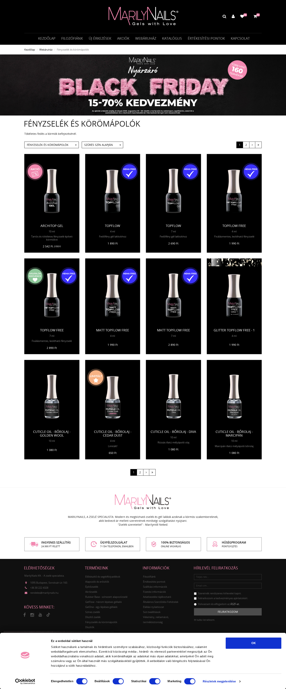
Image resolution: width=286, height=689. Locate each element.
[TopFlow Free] (234, 188)
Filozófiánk (72, 38)
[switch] (118, 681)
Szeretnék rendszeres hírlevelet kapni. (219, 593)
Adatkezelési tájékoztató (157, 597)
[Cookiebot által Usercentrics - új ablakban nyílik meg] (25, 681)
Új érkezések (100, 38)
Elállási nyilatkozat (153, 607)
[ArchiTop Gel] (51, 188)
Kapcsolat (240, 38)
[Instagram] (32, 615)
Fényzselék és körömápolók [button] (47, 145)
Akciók (123, 38)
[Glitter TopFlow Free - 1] (234, 292)
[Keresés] (224, 16)
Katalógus (172, 38)
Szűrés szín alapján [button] (98, 145)
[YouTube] (40, 615)
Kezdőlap (46, 38)
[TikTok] (48, 615)
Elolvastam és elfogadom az (219, 604)
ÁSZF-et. (235, 604)
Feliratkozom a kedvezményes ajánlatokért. (223, 598)
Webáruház (145, 38)
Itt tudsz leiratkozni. (204, 620)
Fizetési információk (154, 592)
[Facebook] (24, 615)
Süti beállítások (152, 612)
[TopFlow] (112, 188)
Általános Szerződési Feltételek (160, 602)
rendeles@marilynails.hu (44, 592)
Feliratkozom (228, 612)
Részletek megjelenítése (219, 681)
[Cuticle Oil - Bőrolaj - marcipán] (234, 394)
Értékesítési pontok (206, 38)
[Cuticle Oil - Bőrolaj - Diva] (173, 394)
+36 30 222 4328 (39, 587)
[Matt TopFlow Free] (112, 292)
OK (253, 643)
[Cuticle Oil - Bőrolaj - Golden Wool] (51, 394)
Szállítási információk (155, 586)
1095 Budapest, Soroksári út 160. (49, 582)
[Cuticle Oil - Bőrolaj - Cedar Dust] (112, 394)
